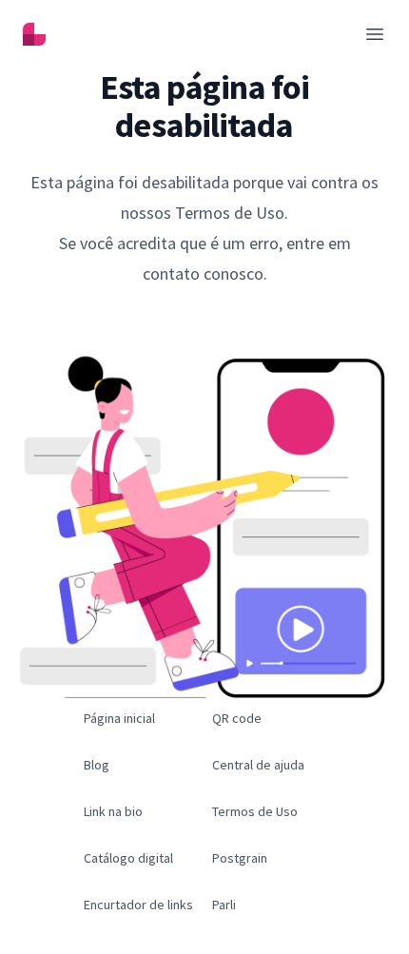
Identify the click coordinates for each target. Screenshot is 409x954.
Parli (224, 904)
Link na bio (113, 811)
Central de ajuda (258, 764)
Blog (96, 764)
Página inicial (119, 718)
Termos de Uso (255, 811)
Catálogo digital (128, 857)
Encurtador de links (138, 904)
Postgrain (239, 857)
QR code (237, 718)
